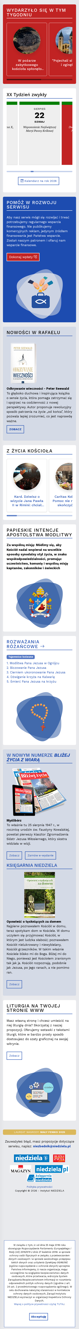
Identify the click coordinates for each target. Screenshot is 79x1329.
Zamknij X (65, 632)
